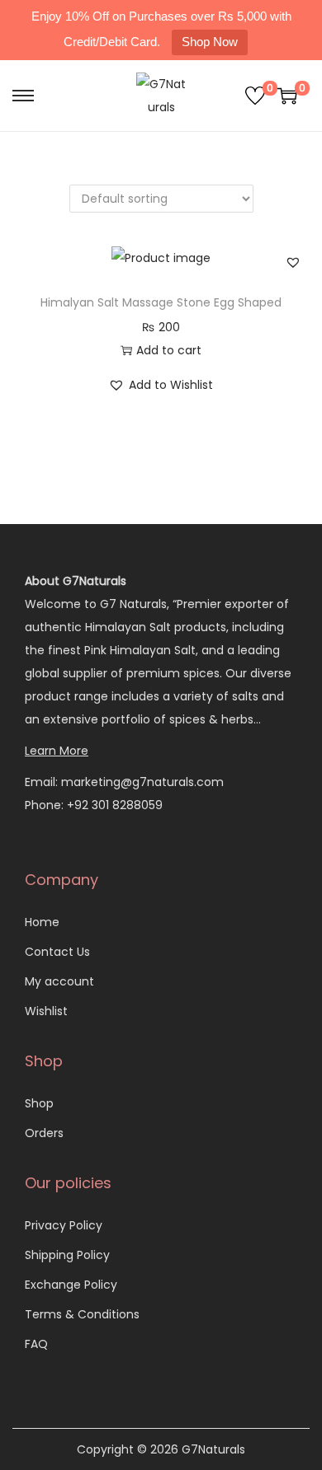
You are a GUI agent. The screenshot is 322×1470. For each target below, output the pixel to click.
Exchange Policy (71, 1284)
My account (59, 981)
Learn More (56, 750)
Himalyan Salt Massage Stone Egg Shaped (161, 302)
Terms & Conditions (82, 1314)
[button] (293, 262)
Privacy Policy (63, 1225)
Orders (44, 1133)
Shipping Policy (67, 1255)
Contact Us (57, 951)
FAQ (36, 1344)
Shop (39, 1103)
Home (42, 922)
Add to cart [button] (168, 350)
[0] (255, 95)
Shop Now (210, 42)
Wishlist (46, 1011)
